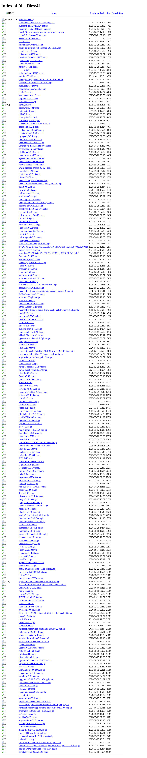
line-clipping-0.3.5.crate (29, 199)
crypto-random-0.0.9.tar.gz (31, 149)
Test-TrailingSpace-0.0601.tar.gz (33, 180)
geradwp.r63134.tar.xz (29, 108)
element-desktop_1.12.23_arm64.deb (36, 736)
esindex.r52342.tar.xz (28, 76)
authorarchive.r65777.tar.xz (31, 73)
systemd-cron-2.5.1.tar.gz (30, 329)
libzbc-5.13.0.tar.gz (27, 404)
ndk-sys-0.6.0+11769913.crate (33, 486)
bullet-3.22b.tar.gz (27, 739)
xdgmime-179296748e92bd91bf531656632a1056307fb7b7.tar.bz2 (49, 253)
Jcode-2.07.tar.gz (26, 493)
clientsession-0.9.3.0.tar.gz (31, 133)
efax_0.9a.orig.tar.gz (28, 363)
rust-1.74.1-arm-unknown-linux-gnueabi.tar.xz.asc (41, 32)
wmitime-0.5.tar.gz (27, 196)
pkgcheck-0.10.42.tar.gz (30, 512)
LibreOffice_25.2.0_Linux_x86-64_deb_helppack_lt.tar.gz (45, 613)
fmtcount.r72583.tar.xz (29, 256)
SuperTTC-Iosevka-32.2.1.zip (32, 733)
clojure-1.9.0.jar (26, 625)
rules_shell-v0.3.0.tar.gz (29, 224)
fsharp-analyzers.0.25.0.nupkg (32, 692)
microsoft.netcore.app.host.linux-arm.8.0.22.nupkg (42, 629)
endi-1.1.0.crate (26, 92)
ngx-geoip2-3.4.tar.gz (28, 136)
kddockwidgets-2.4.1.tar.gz (31, 635)
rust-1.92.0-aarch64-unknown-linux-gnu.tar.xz (40, 742)
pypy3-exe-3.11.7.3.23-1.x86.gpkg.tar (36, 679)
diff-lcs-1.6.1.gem (27, 325)
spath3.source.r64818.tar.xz (31, 288)
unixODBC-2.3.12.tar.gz (30, 588)
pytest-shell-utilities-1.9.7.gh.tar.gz (34, 338)
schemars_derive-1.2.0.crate (31, 278)
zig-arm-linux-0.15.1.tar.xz (31, 720)
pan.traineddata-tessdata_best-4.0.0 (35, 682)
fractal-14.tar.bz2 (26, 603)
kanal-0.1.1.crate (26, 265)
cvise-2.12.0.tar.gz (27, 474)
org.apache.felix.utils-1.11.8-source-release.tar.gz (41, 354)
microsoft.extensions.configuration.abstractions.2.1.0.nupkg (46, 291)
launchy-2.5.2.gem (27, 272)
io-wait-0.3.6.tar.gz (27, 190)
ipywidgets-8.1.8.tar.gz (29, 389)
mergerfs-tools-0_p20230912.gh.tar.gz (36, 202)
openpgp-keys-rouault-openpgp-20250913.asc (40, 48)
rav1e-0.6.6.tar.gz (27, 622)
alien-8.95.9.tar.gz (27, 300)
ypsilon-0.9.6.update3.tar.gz (31, 647)
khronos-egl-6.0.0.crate (29, 259)
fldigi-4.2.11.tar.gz (27, 654)
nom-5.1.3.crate (26, 398)
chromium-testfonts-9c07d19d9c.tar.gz (36, 711)
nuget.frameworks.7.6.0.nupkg (33, 430)
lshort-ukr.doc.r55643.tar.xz (31, 600)
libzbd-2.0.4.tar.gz (27, 360)
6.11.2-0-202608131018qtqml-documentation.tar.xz (42, 584)
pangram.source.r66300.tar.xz (32, 89)
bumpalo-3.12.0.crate (28, 341)
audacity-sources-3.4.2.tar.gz (32, 723)
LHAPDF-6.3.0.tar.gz (29, 540)
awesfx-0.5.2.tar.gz (27, 344)
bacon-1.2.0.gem (26, 218)
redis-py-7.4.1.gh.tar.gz (29, 651)
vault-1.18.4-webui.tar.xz (30, 606)
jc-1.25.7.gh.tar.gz (27, 689)
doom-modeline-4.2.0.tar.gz (31, 332)
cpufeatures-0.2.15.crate (30, 174)
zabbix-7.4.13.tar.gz (28, 717)
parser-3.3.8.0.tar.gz (28, 490)
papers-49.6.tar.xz (27, 644)
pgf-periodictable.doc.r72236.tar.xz (35, 660)
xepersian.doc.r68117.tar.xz (31, 562)
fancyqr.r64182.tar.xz (28, 86)
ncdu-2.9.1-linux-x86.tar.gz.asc (33, 35)
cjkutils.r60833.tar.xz (28, 51)
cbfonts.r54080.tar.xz (28, 726)
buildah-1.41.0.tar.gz (28, 685)
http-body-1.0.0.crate (28, 98)
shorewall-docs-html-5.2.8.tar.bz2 (34, 638)
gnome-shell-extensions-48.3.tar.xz (34, 445)
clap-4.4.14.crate (26, 322)
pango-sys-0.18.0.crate (29, 240)
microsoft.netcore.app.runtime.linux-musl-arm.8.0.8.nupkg (45, 707)
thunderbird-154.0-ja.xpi (30, 531)
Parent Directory (26, 19)
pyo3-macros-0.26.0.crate (30, 139)
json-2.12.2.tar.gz (27, 546)
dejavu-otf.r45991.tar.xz (30, 54)
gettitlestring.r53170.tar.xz (30, 60)
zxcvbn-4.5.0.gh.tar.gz (29, 676)
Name (53, 13)
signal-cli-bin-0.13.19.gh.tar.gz (33, 730)
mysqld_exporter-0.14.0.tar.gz (32, 367)
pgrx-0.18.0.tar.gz (27, 616)
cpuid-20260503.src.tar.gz (30, 417)
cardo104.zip (25, 619)
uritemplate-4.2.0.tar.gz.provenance (35, 146)
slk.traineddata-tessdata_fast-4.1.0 (34, 641)
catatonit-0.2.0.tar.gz (28, 212)
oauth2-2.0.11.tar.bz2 (28, 439)
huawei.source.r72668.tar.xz (32, 164)
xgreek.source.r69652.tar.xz (31, 158)
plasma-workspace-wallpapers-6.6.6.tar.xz (38, 749)
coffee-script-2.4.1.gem (29, 120)
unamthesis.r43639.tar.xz (30, 155)
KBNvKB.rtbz (25, 382)
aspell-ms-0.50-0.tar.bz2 (30, 316)
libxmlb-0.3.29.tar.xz (28, 373)
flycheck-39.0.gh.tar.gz (29, 610)
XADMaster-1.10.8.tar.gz (30, 597)
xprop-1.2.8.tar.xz (27, 408)
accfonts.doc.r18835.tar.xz (31, 205)
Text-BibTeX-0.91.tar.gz (30, 480)
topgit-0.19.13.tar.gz (28, 499)
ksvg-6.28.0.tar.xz (27, 348)
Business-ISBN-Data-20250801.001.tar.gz (38, 284)
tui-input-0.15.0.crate (28, 221)
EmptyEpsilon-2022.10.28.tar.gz (33, 752)
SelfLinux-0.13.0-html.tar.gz (32, 670)
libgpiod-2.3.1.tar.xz (28, 449)
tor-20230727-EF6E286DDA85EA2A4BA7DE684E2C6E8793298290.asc (53, 247)
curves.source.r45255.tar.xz (31, 231)
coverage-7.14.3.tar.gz (29, 553)
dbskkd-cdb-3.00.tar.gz (29, 152)
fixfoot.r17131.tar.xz (28, 67)
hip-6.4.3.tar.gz (26, 591)
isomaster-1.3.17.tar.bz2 (29, 468)
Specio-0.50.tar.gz (27, 376)
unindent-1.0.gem (27, 111)
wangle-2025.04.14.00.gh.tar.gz (33, 505)
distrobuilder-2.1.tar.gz (29, 657)
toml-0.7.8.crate (26, 313)
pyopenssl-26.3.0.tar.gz (29, 420)
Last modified (97, 13)
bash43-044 (24, 41)
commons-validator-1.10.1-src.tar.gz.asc (37, 22)
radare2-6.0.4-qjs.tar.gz (29, 543)
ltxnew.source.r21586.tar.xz (31, 161)
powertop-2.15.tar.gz (28, 483)
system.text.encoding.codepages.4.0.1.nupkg (39, 581)
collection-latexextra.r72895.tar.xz (34, 123)
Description (117, 13)
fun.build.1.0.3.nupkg (29, 401)
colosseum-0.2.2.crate (29, 127)
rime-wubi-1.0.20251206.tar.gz (33, 572)
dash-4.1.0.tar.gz (26, 695)
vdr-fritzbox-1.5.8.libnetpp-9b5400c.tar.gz (38, 442)
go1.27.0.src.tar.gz (27, 714)
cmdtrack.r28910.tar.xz (29, 63)
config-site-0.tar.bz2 (28, 117)
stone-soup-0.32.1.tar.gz (30, 698)
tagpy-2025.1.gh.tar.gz (29, 464)
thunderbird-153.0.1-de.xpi (31, 528)
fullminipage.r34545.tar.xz (31, 44)
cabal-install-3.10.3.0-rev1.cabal (33, 209)
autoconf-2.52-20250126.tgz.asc (33, 26)
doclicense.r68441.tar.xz (30, 452)
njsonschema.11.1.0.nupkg (31, 496)
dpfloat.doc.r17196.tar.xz (30, 423)
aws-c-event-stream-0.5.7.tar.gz (33, 370)
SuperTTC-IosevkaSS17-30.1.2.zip (35, 701)
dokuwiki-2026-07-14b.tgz (31, 632)
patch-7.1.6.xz (25, 575)
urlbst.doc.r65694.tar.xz (29, 455)
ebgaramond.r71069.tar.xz (31, 673)
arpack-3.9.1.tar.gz (27, 565)
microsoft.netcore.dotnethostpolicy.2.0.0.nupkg (40, 183)
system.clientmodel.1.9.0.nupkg (33, 534)
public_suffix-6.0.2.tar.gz (30, 379)
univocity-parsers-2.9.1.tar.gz (32, 521)
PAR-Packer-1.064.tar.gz (30, 433)
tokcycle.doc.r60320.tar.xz (31, 578)
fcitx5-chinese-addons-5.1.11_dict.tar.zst (37, 569)
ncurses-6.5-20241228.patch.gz (33, 392)
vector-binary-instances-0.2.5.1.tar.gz (35, 82)
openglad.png (25, 104)
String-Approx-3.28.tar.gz (30, 307)
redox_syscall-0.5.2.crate (30, 237)
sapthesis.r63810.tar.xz (29, 275)
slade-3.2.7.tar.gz (26, 666)
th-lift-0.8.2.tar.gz (27, 187)
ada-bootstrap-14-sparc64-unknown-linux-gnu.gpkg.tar (44, 704)
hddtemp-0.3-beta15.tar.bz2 (31, 461)
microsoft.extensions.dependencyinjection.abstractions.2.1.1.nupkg (49, 310)
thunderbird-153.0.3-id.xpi (31, 518)
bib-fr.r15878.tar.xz (27, 177)
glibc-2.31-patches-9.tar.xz (31, 335)
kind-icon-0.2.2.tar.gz (28, 228)
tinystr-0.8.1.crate (27, 234)
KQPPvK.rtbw (26, 458)
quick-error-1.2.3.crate (29, 193)
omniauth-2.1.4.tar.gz (28, 281)
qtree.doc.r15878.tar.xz (29, 436)
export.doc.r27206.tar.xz (30, 477)
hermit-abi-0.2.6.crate (28, 171)
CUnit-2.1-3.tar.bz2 (28, 524)
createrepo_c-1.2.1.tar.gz (30, 537)
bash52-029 (24, 70)
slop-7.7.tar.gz (25, 426)
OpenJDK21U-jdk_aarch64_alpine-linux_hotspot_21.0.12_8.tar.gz (49, 745)
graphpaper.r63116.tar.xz (30, 95)
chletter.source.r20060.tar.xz (31, 215)
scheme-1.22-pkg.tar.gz (29, 297)
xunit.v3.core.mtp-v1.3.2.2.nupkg (34, 515)
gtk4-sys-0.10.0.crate (28, 385)
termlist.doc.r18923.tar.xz (30, 411)
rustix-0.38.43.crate (27, 509)
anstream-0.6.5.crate (28, 269)
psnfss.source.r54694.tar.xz (31, 130)
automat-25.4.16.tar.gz (29, 395)
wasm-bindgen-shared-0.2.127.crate (35, 168)
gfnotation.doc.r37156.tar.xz (32, 414)
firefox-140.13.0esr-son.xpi (31, 471)
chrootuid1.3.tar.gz (27, 101)
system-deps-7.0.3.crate (29, 250)
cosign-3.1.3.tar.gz (27, 556)
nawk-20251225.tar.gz (29, 594)
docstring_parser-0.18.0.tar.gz (32, 262)
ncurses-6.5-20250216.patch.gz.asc (35, 29)
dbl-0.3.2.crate (25, 114)
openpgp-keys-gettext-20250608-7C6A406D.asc (41, 79)
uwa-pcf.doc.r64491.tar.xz (31, 319)
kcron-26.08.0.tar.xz (28, 550)
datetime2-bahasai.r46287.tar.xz (33, 57)
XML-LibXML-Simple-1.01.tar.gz (34, 243)
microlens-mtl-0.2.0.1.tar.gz (31, 142)
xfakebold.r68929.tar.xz (29, 38)
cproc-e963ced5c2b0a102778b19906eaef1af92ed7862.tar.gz (46, 351)
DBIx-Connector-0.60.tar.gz (32, 294)
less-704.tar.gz (25, 559)
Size (108, 13)
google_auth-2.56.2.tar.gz (30, 502)
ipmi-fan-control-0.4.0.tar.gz (31, 303)
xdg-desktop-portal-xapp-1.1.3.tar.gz (35, 357)
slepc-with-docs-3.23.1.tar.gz (32, 663)
